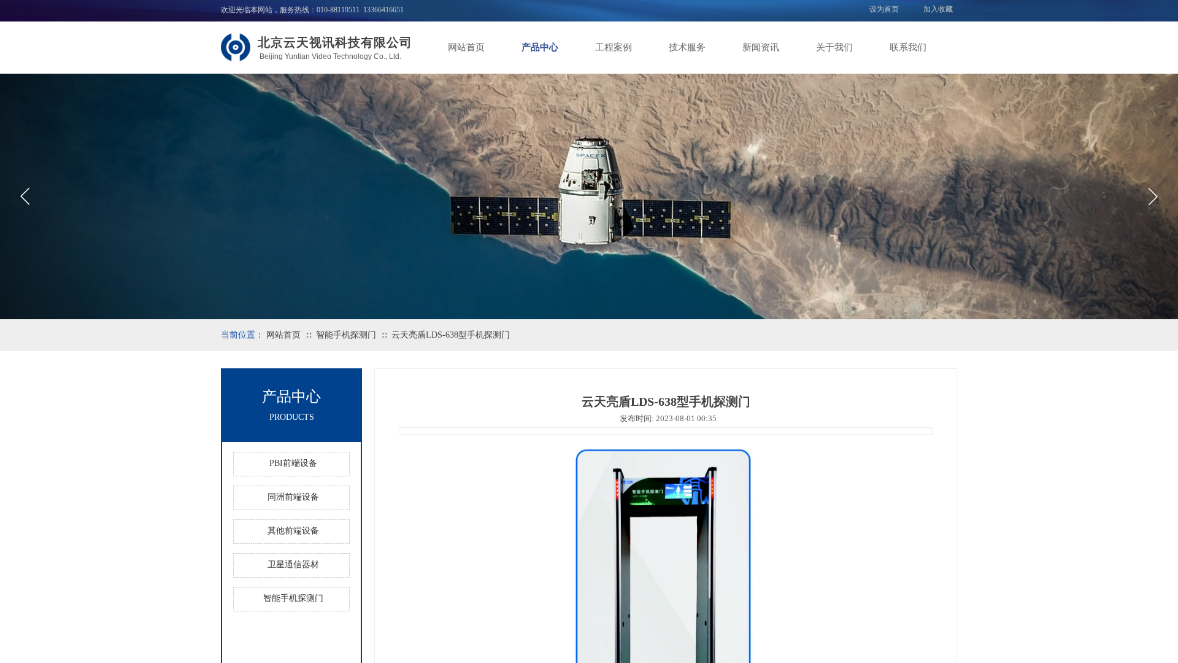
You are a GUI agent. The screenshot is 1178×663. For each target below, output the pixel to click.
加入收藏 (938, 9)
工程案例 (613, 47)
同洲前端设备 (293, 497)
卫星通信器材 (293, 564)
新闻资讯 (760, 47)
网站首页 (466, 47)
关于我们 (834, 47)
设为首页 (884, 9)
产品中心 (540, 47)
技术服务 (687, 47)
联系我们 (908, 47)
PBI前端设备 (293, 463)
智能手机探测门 (346, 334)
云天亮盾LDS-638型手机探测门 (450, 334)
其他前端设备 (293, 530)
